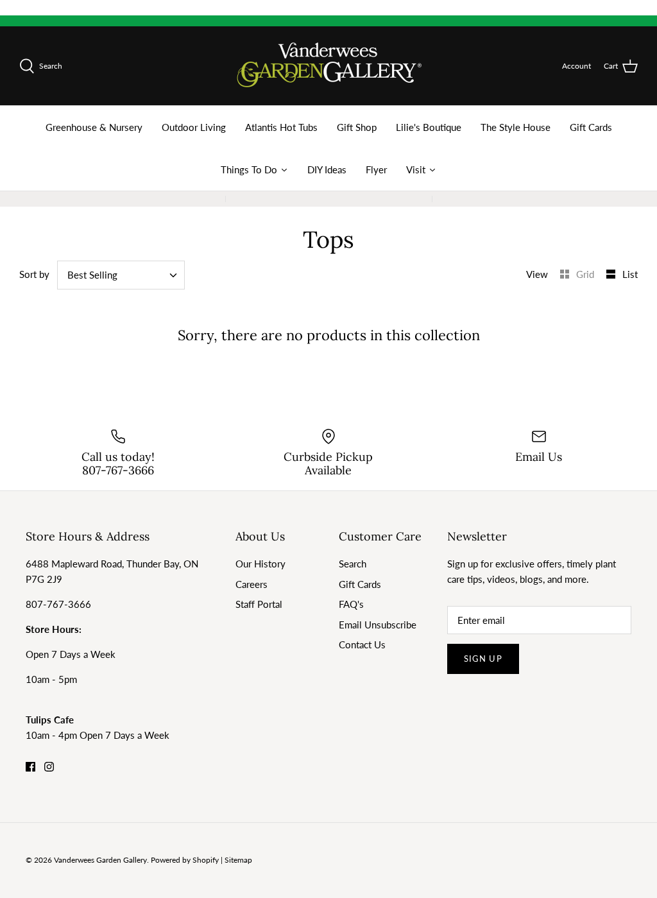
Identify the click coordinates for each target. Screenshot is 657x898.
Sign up (483, 658)
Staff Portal (258, 604)
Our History (260, 563)
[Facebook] (30, 767)
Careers (251, 584)
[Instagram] (49, 767)
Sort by (34, 274)
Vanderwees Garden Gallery (100, 860)
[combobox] (121, 275)
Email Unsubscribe (377, 624)
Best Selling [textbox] (92, 275)
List (630, 274)
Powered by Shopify (185, 860)
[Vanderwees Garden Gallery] (328, 65)
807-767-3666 (58, 604)
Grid (586, 274)
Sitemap (238, 860)
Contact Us (362, 644)
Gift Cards (360, 584)
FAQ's (351, 604)
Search (352, 563)
